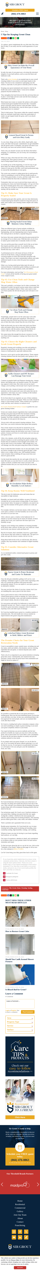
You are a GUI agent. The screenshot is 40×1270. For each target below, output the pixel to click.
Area (9, 1018)
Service (10, 1026)
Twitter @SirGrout (11, 880)
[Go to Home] (20, 5)
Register (14, 1010)
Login (7, 1010)
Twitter (11, 38)
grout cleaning (12, 79)
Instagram (14, 1232)
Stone (18, 888)
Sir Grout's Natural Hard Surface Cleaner (13, 407)
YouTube (14, 1237)
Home (2, 31)
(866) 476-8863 (18, 14)
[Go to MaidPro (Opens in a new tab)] (20, 1184)
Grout (14, 888)
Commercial (20, 1208)
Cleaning (24, 888)
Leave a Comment (14, 993)
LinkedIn (20, 1237)
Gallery (20, 1211)
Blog (6, 31)
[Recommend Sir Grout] (20, 1099)
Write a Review (2, 14)
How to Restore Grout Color (17, 931)
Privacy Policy (15, 1260)
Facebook (8, 38)
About (20, 1218)
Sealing (30, 888)
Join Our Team (20, 1215)
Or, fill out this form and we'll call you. (20, 1163)
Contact (20, 1222)
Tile (10, 888)
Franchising (20, 1225)
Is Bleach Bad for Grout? (16, 989)
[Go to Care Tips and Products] (20, 1056)
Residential (20, 1204)
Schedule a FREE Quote (20, 10)
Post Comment (28, 1012)
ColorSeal (5, 889)
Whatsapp (13, 38)
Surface (10, 1029)
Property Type (13, 1022)
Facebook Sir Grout (12, 873)
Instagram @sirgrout (12, 876)
